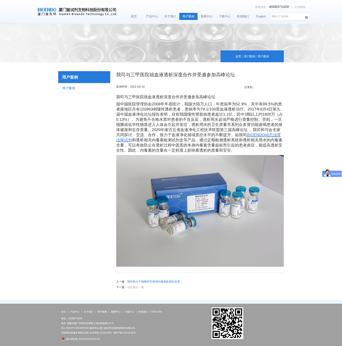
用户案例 (188, 16)
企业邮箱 (300, 7)
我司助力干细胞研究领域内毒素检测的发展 (153, 281)
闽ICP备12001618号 (125, 332)
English (261, 16)
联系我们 (243, 16)
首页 (134, 16)
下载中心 (225, 16)
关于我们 (170, 16)
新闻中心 (207, 16)
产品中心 (152, 16)
